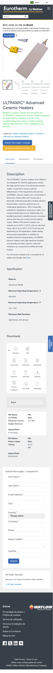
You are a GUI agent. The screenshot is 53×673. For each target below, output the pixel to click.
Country (12, 512)
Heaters (16, 133)
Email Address (15, 494)
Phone (11, 530)
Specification (24, 159)
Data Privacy (20, 659)
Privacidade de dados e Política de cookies (14, 613)
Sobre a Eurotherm (12, 631)
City (10, 503)
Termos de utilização (12, 619)
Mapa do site (9, 635)
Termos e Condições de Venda (14, 625)
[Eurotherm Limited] (23, 12)
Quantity (12, 550)
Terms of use (31, 659)
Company (13, 521)
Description (10, 159)
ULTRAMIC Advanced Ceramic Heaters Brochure (16, 420)
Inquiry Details (15, 539)
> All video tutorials (13, 584)
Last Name (14, 485)
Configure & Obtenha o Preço (17, 148)
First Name (14, 476)
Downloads (38, 159)
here (28, 257)
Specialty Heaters (27, 133)
